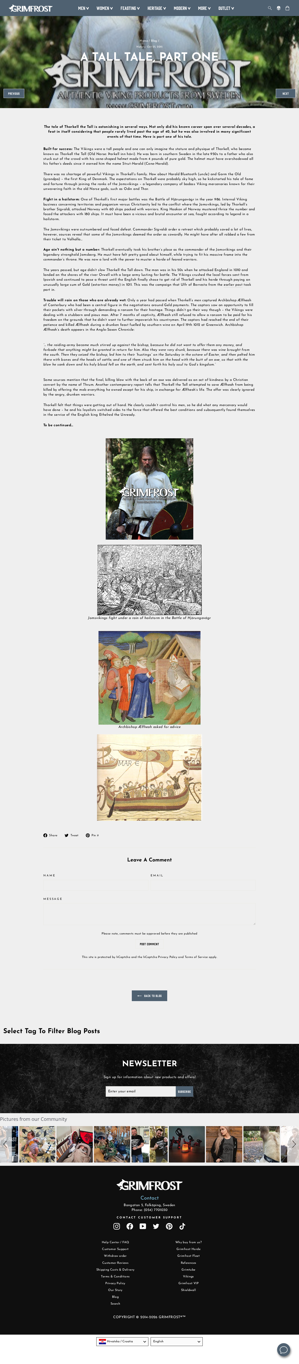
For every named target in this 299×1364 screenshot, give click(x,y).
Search (115, 1303)
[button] (6, 1144)
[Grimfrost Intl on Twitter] (156, 1226)
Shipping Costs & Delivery (115, 1269)
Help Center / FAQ (115, 1242)
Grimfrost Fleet (188, 1256)
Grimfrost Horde (188, 1249)
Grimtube (188, 1269)
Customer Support (115, 1249)
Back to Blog (152, 995)
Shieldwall (188, 1290)
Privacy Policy (167, 957)
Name (49, 875)
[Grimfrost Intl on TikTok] (182, 1226)
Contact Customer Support (149, 1217)
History (141, 47)
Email (157, 875)
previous (14, 93)
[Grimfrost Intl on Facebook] (130, 1226)
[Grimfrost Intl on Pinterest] (169, 1226)
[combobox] (122, 1341)
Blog (154, 40)
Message (53, 899)
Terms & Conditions (115, 1276)
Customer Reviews (115, 1263)
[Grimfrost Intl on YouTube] (143, 1226)
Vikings (188, 1276)
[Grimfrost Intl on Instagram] (116, 1226)
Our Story (115, 1290)
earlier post (233, 285)
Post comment (149, 944)
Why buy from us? (188, 1242)
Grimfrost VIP (188, 1283)
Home (144, 40)
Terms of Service (196, 957)
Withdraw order (115, 1256)
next (286, 93)
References (188, 1263)
